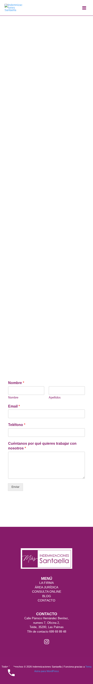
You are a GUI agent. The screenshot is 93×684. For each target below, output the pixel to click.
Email (14, 406)
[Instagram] (46, 642)
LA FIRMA (46, 583)
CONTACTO (46, 600)
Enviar (15, 486)
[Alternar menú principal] (84, 8)
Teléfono (16, 425)
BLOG (46, 596)
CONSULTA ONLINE (46, 591)
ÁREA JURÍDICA (46, 587)
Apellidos (55, 397)
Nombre (16, 383)
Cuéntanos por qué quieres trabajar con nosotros (42, 446)
